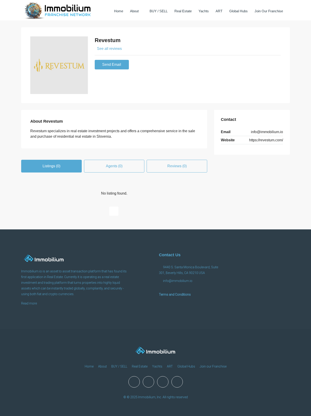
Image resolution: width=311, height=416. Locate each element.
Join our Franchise (269, 11)
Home (118, 11)
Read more (29, 303)
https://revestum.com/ (266, 140)
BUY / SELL (159, 11)
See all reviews (109, 49)
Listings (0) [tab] (51, 166)
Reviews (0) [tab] (177, 166)
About (134, 11)
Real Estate (183, 11)
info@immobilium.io (267, 132)
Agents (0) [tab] (114, 166)
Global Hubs (238, 11)
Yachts (204, 11)
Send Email (111, 64)
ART (219, 11)
